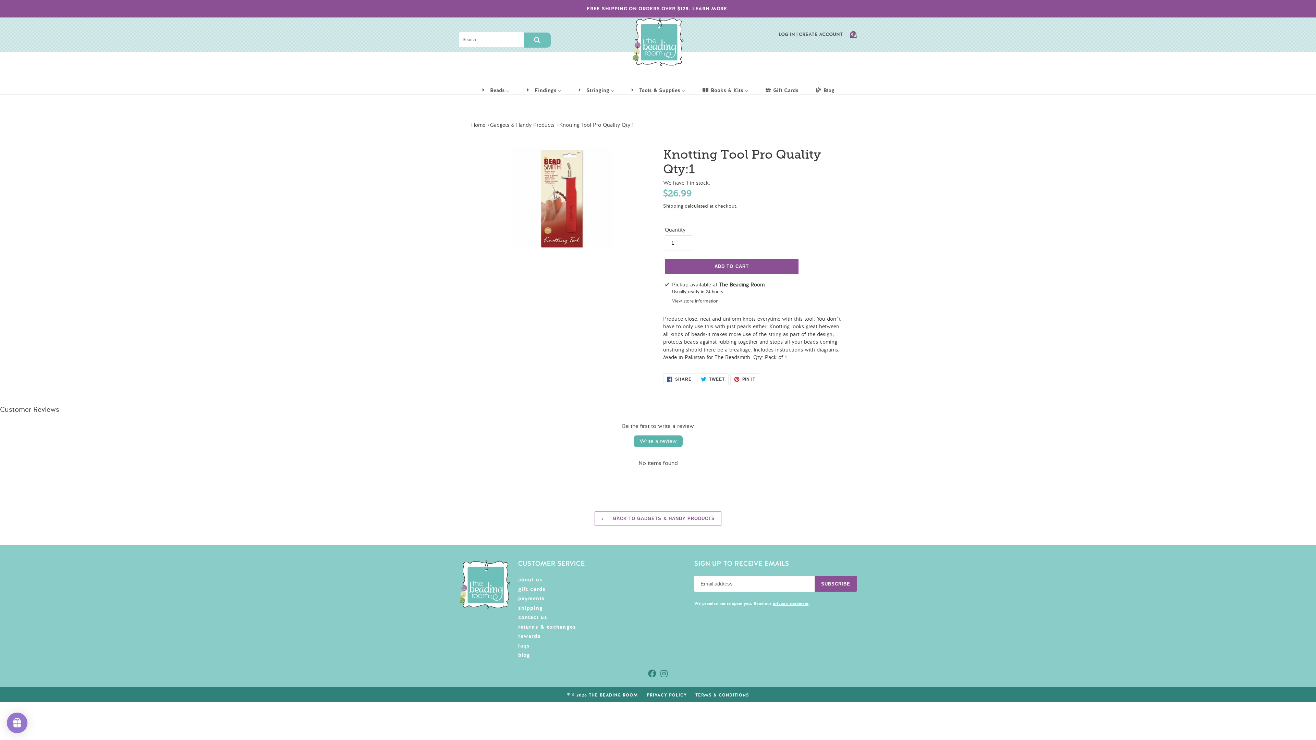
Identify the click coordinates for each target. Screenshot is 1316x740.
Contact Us (533, 617)
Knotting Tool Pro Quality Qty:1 (596, 125)
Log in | (788, 34)
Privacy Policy (666, 695)
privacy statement (790, 603)
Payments (531, 598)
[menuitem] (495, 90)
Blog (524, 655)
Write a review (658, 441)
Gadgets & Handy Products (522, 125)
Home (478, 125)
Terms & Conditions (722, 695)
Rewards (529, 636)
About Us (530, 579)
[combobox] (491, 39)
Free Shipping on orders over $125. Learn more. (658, 8)
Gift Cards (532, 589)
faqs (524, 645)
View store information (695, 301)
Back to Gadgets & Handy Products (663, 518)
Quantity (675, 229)
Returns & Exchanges (547, 627)
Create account (821, 34)
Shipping (673, 206)
